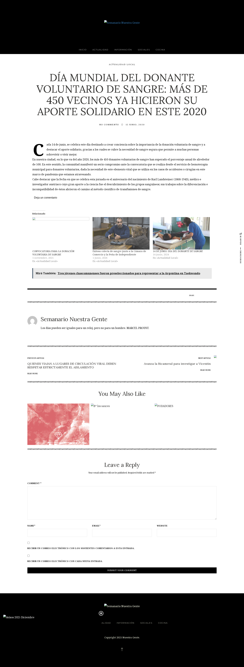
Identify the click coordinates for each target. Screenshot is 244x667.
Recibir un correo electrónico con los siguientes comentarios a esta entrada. (81, 548)
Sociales (144, 49)
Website (162, 526)
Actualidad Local (122, 64)
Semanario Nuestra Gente (74, 319)
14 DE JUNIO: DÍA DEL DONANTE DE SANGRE (178, 251)
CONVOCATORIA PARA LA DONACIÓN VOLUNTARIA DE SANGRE (53, 253)
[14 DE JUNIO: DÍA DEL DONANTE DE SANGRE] (181, 233)
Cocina (160, 49)
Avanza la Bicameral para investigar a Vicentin (177, 364)
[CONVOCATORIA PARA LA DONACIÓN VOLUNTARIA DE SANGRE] (60, 233)
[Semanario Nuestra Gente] (122, 22)
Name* (31, 526)
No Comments (109, 124)
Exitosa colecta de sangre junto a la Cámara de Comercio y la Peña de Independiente (119, 253)
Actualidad (100, 49)
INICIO (83, 49)
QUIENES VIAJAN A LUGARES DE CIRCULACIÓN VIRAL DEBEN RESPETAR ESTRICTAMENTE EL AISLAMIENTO (71, 365)
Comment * (34, 483)
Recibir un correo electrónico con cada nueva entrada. (65, 561)
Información (123, 49)
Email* (96, 526)
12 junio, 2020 (135, 124)
